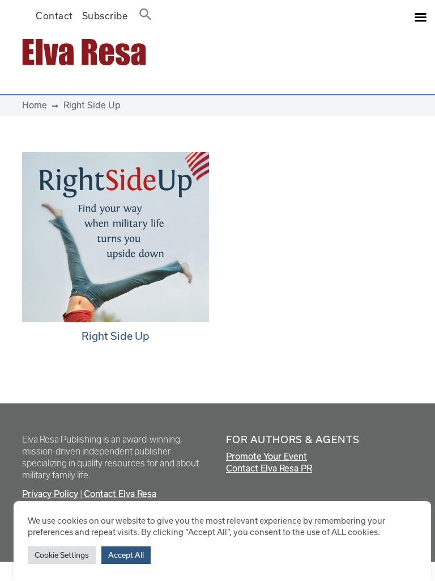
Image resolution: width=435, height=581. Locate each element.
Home (34, 105)
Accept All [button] (126, 554)
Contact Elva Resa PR (269, 468)
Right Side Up (116, 336)
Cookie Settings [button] (62, 554)
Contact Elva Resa (120, 494)
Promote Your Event (266, 456)
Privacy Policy (50, 494)
